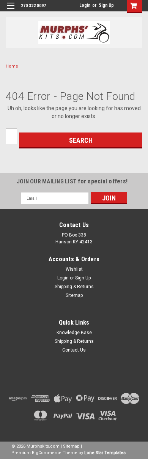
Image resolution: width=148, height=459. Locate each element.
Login (84, 5)
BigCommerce (46, 452)
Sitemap (74, 295)
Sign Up (106, 5)
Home (12, 66)
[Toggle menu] (10, 10)
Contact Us (74, 350)
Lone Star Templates (105, 452)
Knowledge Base (74, 332)
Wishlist (74, 269)
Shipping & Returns (74, 286)
